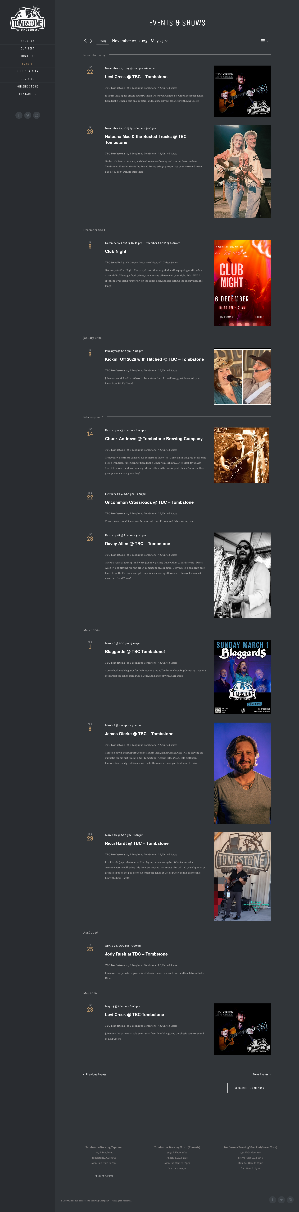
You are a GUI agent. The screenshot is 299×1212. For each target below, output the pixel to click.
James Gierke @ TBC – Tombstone (139, 733)
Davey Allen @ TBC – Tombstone (137, 543)
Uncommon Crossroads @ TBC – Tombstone (149, 502)
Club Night (115, 251)
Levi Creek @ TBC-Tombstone (134, 1014)
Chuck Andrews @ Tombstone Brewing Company (154, 438)
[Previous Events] (85, 41)
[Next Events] (91, 41)
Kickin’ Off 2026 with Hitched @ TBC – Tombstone (154, 359)
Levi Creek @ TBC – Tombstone (136, 76)
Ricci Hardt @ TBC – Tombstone (137, 843)
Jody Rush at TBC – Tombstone (136, 954)
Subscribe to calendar (249, 1088)
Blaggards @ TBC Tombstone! (135, 651)
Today (102, 41)
